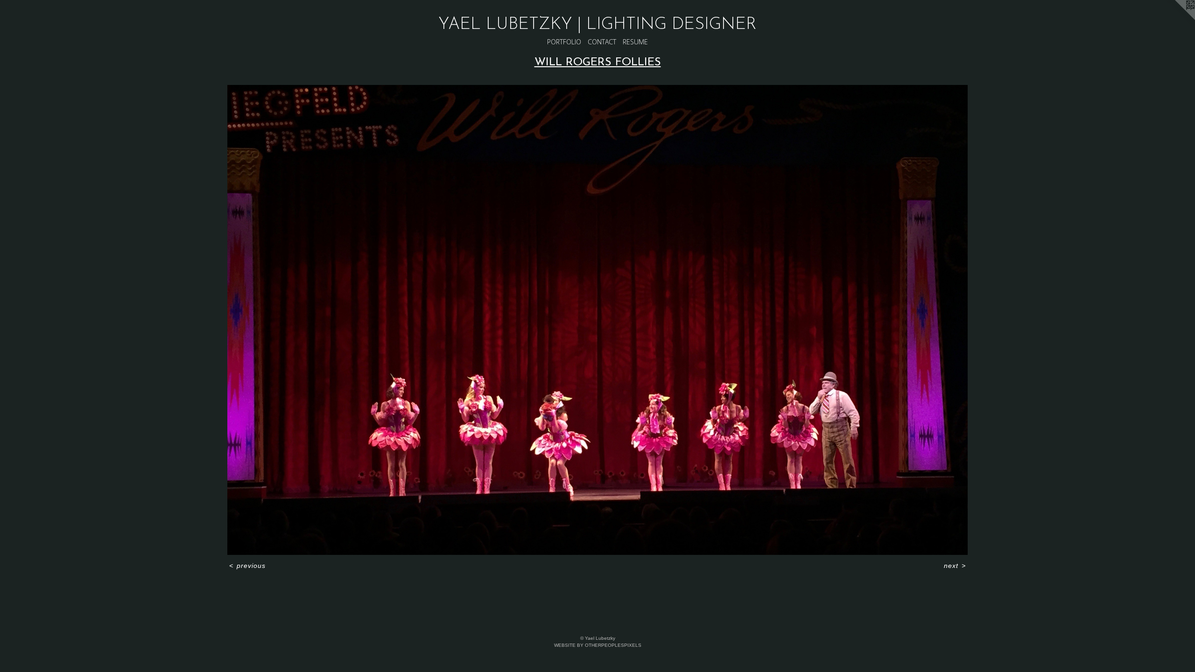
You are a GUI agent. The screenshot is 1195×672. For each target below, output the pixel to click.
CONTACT (602, 41)
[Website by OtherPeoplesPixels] (1176, 18)
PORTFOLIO (564, 41)
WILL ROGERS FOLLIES (597, 62)
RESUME (635, 41)
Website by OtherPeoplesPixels (597, 645)
